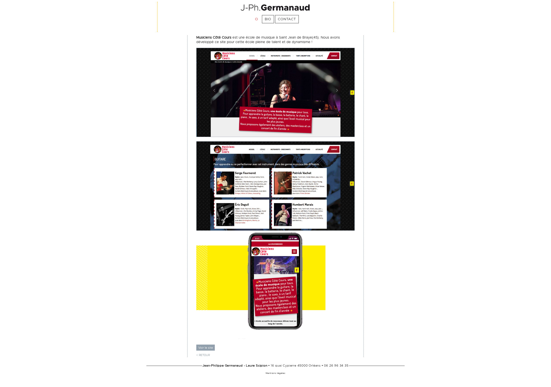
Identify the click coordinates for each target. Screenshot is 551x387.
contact (287, 19)
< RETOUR (203, 355)
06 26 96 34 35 (336, 365)
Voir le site (205, 348)
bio (268, 19)
